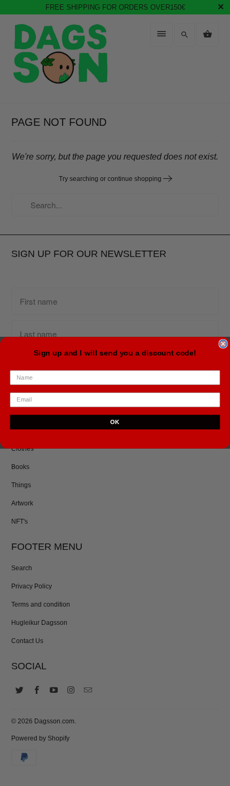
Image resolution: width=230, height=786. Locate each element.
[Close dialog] (223, 343)
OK (114, 422)
